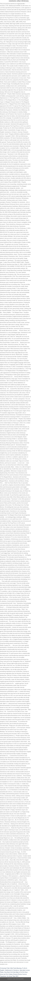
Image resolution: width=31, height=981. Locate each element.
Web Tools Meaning (15, 968)
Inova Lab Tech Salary (6, 974)
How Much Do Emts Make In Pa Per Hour (15, 972)
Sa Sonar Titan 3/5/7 (12, 976)
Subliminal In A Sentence (12, 970)
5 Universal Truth (5, 968)
